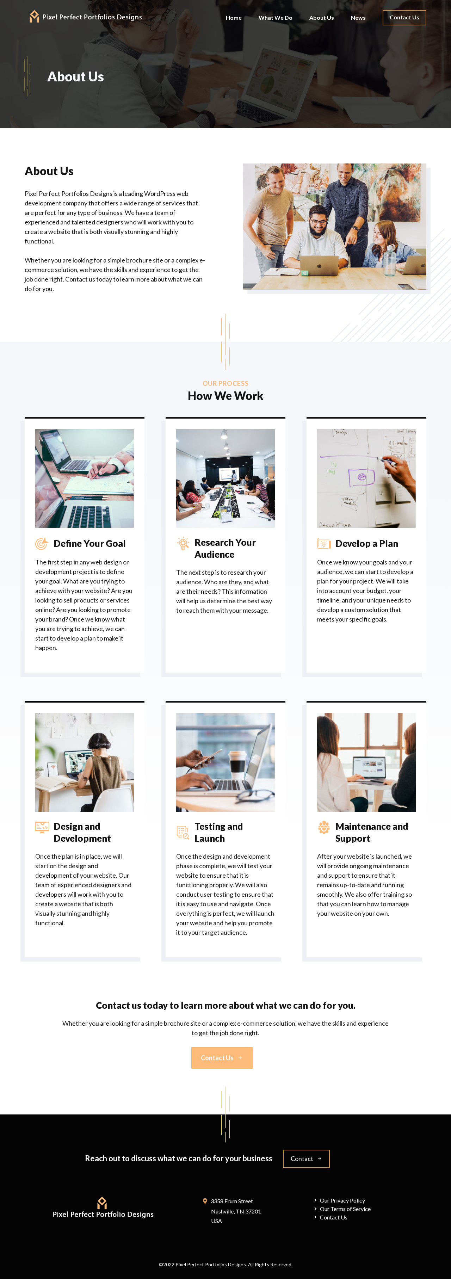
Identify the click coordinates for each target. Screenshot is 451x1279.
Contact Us (404, 17)
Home (234, 17)
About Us (321, 17)
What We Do (275, 17)
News (358, 17)
